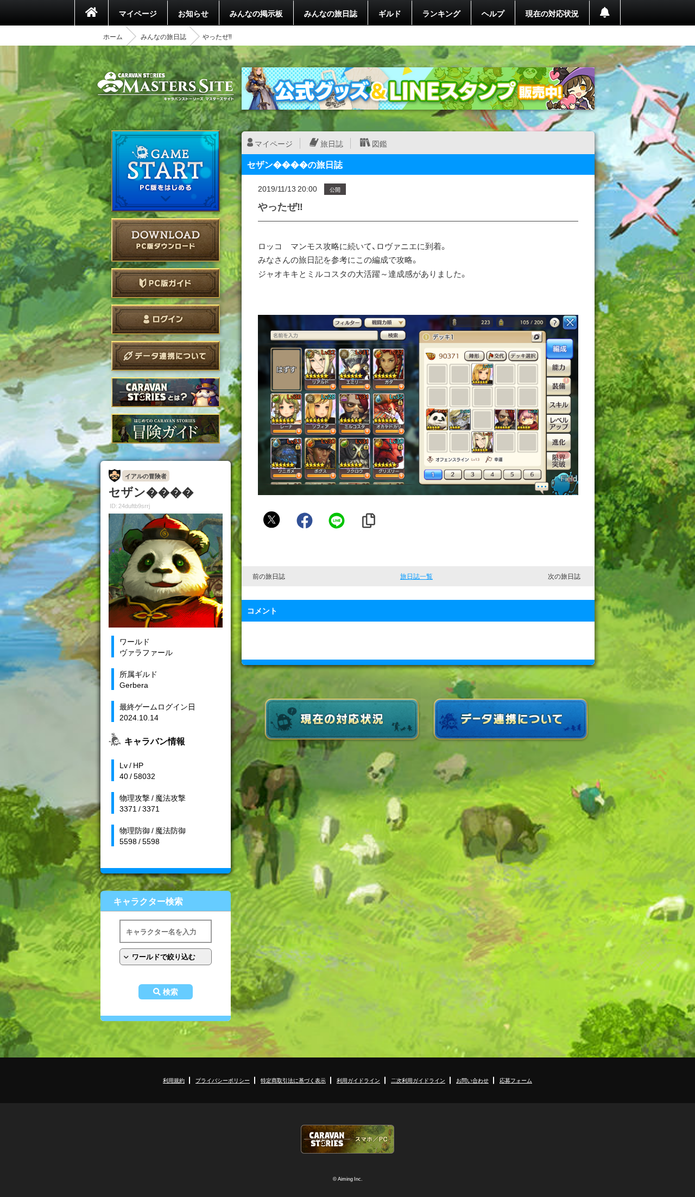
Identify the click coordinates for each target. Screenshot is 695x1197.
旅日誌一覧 (416, 576)
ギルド (389, 13)
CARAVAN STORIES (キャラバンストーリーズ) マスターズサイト (165, 86)
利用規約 (174, 1080)
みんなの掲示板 (256, 13)
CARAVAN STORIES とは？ (165, 392)
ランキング (441, 13)
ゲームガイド (165, 429)
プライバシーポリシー (222, 1080)
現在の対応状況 (552, 13)
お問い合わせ (472, 1080)
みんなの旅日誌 (330, 13)
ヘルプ (493, 13)
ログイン (165, 319)
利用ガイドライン (358, 1080)
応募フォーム (516, 1080)
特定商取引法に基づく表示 (293, 1080)
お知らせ (193, 13)
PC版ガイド (165, 283)
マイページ (138, 13)
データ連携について (165, 356)
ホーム (113, 36)
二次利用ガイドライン (418, 1080)
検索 (170, 992)
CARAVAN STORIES (347, 1139)
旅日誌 (331, 143)
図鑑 (379, 143)
